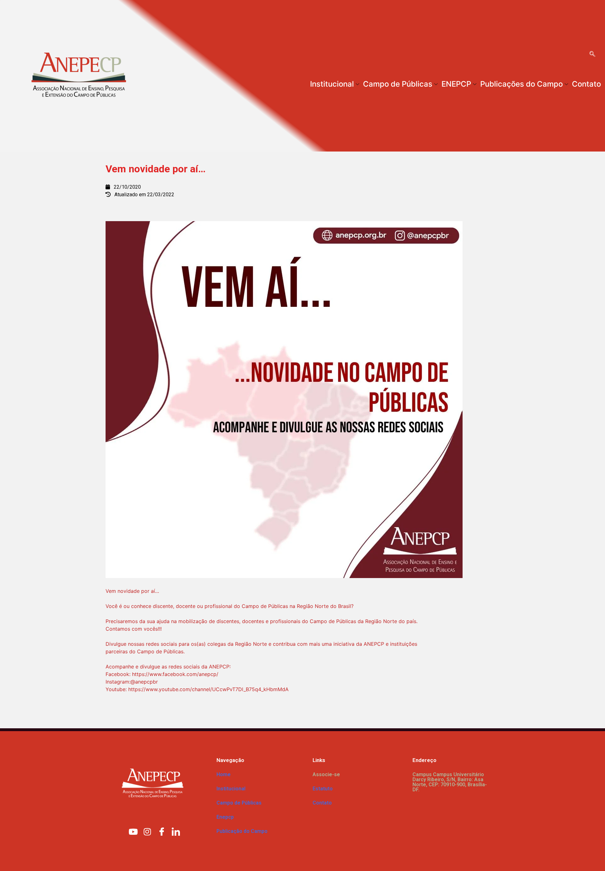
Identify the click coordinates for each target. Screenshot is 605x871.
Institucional (332, 84)
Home (223, 774)
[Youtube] (133, 831)
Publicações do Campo (521, 84)
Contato (586, 84)
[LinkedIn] (176, 831)
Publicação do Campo (242, 831)
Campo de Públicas (397, 84)
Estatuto (323, 789)
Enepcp (225, 817)
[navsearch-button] (592, 54)
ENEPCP (456, 84)
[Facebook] (161, 831)
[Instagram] (147, 831)
